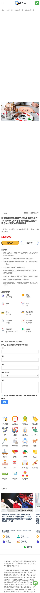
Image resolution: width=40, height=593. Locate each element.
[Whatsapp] (35, 583)
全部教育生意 (18, 10)
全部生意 (9, 10)
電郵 (2, 364)
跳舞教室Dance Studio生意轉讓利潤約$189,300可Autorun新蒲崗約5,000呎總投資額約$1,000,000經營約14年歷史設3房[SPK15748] (17, 517)
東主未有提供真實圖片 (24, 510)
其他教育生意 (29, 10)
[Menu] (2, 3)
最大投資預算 (5, 372)
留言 (2, 380)
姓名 (2, 348)
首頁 (2, 10)
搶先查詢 (10, 243)
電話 (2, 356)
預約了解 (30, 243)
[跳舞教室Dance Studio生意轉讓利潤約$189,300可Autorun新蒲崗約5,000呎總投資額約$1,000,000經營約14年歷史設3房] (17, 502)
